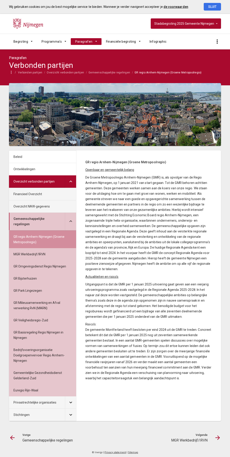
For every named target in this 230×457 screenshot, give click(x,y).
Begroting (20, 41)
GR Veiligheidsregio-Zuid (30, 320)
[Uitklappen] (70, 181)
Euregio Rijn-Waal (25, 390)
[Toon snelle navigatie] (217, 42)
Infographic (158, 41)
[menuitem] (23, 41)
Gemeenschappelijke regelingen (109, 72)
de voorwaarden (176, 7)
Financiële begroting (121, 41)
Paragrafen (84, 41)
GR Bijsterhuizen (25, 278)
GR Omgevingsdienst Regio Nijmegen (39, 266)
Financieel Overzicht (27, 194)
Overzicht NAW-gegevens (31, 206)
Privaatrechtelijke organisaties (34, 402)
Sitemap (133, 452)
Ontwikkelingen (24, 169)
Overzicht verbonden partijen (65, 72)
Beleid (17, 157)
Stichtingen (21, 415)
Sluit (212, 7)
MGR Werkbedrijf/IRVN (29, 254)
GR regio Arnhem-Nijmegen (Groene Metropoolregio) (168, 72)
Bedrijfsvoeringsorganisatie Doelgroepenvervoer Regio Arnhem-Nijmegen (39, 355)
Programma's (52, 41)
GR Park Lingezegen (27, 290)
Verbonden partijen (30, 72)
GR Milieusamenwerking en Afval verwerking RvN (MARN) (36, 305)
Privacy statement (115, 452)
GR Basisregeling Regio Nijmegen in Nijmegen (38, 335)
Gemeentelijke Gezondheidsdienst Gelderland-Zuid (37, 375)
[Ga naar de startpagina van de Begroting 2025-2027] (28, 23)
